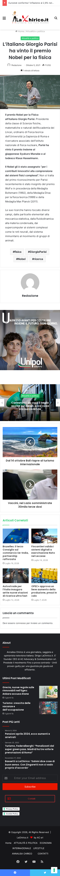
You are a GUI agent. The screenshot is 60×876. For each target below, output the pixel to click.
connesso (21, 623)
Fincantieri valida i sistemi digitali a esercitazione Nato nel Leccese (43, 551)
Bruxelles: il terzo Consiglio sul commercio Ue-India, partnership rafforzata (16, 553)
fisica (17, 251)
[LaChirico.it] (30, 17)
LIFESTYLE (38, 848)
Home (20, 31)
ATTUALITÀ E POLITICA (26, 843)
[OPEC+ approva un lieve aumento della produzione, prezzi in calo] (44, 575)
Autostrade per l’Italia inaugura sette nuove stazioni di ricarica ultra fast (15, 591)
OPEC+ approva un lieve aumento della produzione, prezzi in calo (44, 591)
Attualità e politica (35, 31)
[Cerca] (56, 19)
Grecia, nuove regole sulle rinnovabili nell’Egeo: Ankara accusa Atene (18, 691)
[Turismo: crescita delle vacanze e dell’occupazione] (48, 708)
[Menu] (4, 19)
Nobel (22, 259)
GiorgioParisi (38, 251)
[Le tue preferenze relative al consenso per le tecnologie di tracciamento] (54, 870)
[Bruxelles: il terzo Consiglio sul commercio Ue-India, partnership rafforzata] (16, 536)
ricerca (38, 259)
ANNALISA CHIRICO (22, 853)
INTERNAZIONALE (21, 848)
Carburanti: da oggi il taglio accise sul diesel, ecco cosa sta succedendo (30, 406)
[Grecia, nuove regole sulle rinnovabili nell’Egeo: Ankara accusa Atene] (48, 692)
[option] (30, 402)
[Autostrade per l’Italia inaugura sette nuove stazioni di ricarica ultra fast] (16, 575)
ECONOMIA (46, 843)
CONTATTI (43, 853)
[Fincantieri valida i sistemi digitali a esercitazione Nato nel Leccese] (44, 536)
